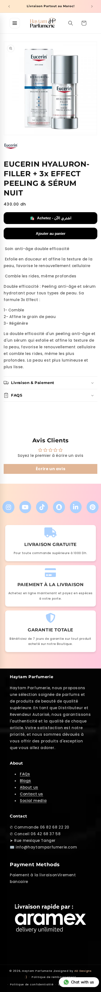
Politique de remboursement (54, 977)
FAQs (25, 774)
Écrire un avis (50, 469)
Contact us (31, 794)
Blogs (25, 780)
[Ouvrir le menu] (15, 23)
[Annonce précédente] (9, 6)
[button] (70, 23)
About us (29, 787)
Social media (33, 800)
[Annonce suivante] (92, 6)
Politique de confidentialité (32, 984)
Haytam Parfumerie (37, 971)
